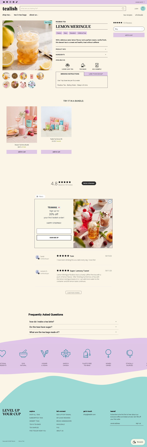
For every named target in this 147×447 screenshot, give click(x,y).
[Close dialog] (110, 201)
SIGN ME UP (54, 237)
